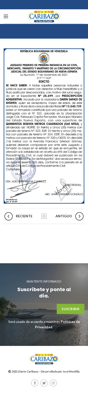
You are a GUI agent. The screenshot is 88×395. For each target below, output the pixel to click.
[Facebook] (34, 383)
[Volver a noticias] (44, 216)
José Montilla (71, 371)
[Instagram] (53, 383)
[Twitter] (44, 383)
